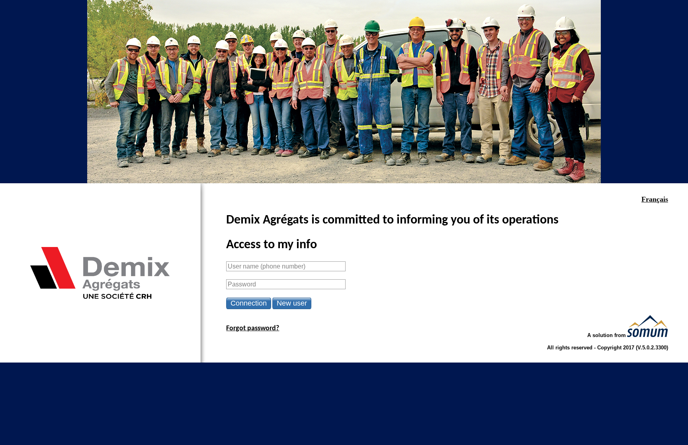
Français (654, 199)
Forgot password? (252, 328)
